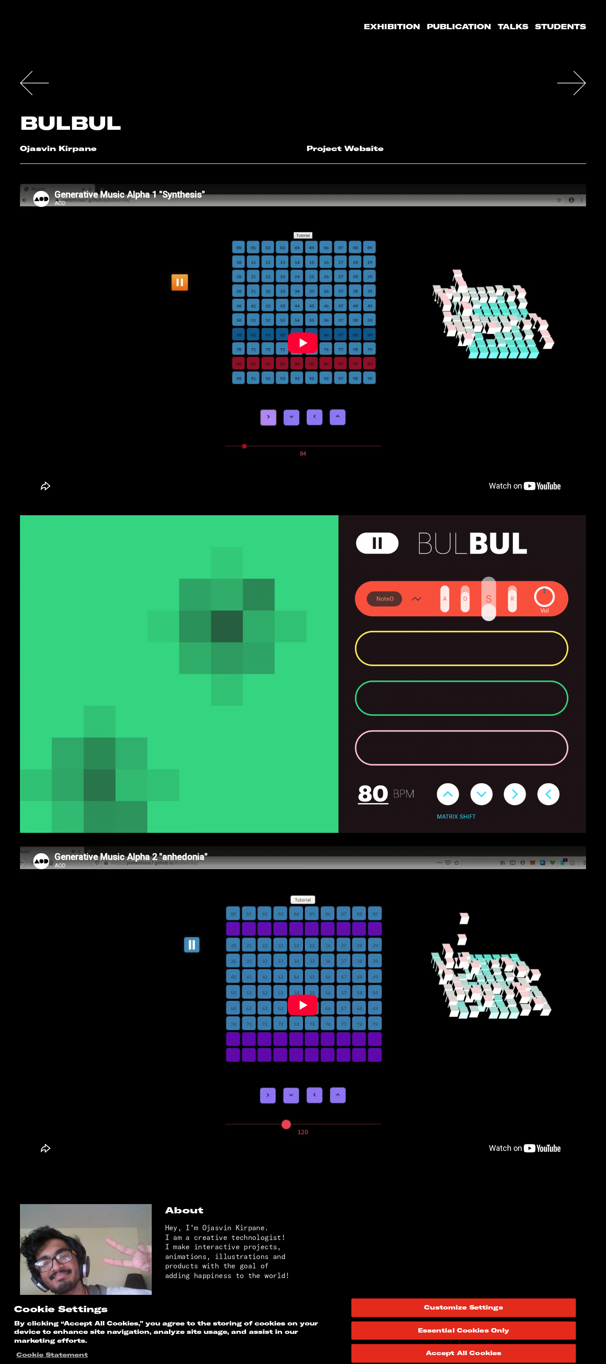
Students (560, 26)
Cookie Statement (52, 1354)
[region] (303, 1329)
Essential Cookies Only (464, 1330)
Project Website (345, 148)
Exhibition (392, 26)
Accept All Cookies (463, 1352)
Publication (459, 26)
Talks (513, 26)
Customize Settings (463, 1307)
